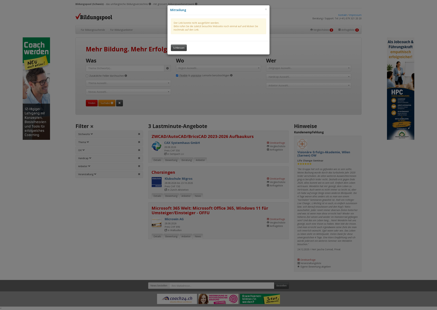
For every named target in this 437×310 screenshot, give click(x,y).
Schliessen (179, 47)
